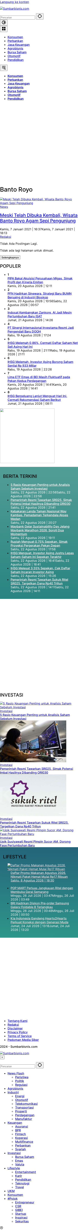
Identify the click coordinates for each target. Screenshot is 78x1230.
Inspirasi (21, 1217)
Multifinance (24, 1141)
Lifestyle (14, 1168)
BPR (18, 1130)
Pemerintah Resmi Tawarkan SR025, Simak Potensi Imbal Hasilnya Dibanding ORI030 (41, 502)
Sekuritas (22, 1221)
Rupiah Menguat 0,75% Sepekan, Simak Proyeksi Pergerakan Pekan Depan (39, 543)
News (4, 207)
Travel (19, 1187)
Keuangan (15, 1123)
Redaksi (5, 237)
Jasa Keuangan (19, 44)
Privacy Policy (18, 1032)
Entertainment (25, 1172)
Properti (21, 1111)
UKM (11, 1191)
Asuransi (21, 1126)
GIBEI (19, 1210)
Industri (13, 1092)
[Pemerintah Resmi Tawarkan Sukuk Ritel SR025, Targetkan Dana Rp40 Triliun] (33, 815)
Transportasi (24, 1107)
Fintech (20, 1134)
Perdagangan (24, 1115)
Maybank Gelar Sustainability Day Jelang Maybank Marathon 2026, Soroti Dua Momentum (40, 530)
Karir (18, 1176)
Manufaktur (23, 1119)
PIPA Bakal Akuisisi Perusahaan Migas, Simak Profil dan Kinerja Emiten (40, 280)
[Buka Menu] (4, 29)
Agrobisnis (15, 48)
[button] (40, 16)
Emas (19, 1160)
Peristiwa (21, 1077)
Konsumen (15, 37)
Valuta (19, 1164)
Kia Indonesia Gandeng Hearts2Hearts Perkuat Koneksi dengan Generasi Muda (39, 920)
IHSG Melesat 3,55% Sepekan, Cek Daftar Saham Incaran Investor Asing (40, 570)
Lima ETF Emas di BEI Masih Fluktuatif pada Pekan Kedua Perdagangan (39, 379)
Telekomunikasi (26, 1104)
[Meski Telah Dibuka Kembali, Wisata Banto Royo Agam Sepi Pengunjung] (39, 203)
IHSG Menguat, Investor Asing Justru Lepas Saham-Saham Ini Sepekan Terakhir (42, 555)
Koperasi (21, 1138)
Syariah (20, 1149)
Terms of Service (20, 1036)
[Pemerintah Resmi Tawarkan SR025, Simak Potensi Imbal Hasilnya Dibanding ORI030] (33, 761)
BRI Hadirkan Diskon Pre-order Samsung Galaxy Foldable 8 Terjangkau (40, 905)
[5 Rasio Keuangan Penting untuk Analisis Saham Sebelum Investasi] (39, 707)
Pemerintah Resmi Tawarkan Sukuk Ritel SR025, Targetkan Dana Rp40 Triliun (39, 581)
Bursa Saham (17, 52)
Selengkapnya (10, 257)
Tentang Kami (17, 1021)
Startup (20, 1214)
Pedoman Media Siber (23, 1040)
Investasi (6, 711)
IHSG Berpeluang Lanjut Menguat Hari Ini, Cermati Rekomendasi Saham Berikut (37, 398)
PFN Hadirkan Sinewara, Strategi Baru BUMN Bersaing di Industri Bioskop (40, 295)
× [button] (2, 1057)
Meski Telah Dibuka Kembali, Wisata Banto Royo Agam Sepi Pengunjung (39, 217)
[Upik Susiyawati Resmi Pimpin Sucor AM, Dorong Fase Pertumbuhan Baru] (39, 834)
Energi (19, 1096)
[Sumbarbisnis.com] (14, 8)
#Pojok (13, 1198)
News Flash (16, 1073)
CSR (18, 1206)
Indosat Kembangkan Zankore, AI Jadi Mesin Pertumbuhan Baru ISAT (40, 314)
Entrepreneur (24, 1202)
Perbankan (15, 41)
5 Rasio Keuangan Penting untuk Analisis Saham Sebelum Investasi (40, 486)
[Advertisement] (39, 143)
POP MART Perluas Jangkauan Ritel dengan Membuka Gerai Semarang (42, 890)
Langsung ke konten (14, 2)
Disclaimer (15, 1028)
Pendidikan (16, 60)
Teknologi (22, 1183)
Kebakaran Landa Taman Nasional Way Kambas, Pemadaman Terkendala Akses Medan (39, 515)
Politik (19, 1081)
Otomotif (14, 56)
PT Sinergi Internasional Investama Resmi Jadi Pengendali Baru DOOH (41, 329)
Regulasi (21, 1085)
